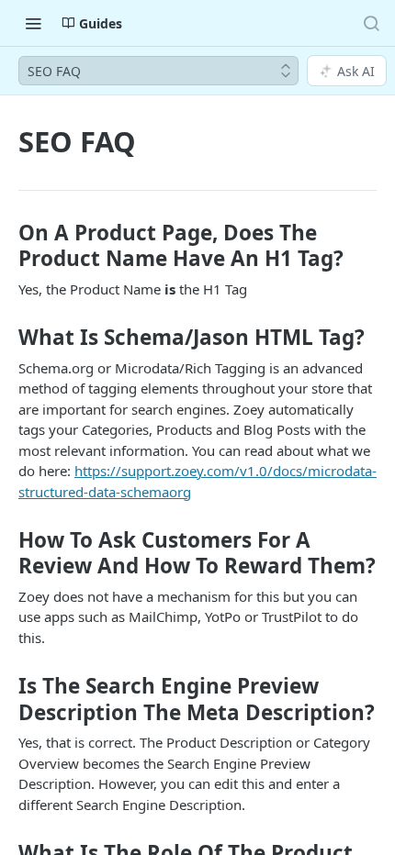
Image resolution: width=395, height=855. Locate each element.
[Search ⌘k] (371, 23)
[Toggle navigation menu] (33, 23)
